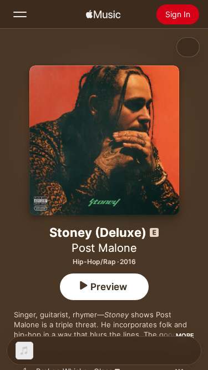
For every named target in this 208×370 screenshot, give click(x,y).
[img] (103, 14)
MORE (185, 335)
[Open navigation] (20, 14)
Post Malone (104, 248)
